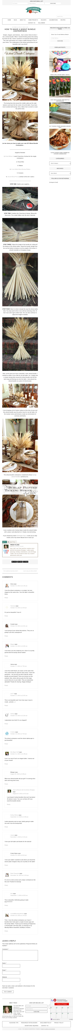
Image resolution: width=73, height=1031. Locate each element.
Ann (11, 893)
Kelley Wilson (14, 815)
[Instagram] (5, 553)
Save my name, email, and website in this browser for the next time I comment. (18, 986)
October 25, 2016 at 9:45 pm (18, 855)
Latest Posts (12, 541)
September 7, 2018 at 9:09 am (19, 895)
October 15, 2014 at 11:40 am (18, 585)
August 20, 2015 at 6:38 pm (18, 774)
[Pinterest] (7, 553)
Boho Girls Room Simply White (60, 74)
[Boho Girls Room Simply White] (60, 61)
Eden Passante (14, 873)
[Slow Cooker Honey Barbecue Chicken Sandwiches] (60, 139)
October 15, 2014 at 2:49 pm (18, 607)
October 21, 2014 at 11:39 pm (18, 754)
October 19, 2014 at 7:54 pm (18, 733)
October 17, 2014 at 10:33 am (18, 695)
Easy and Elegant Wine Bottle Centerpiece (60, 100)
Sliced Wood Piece (13, 176)
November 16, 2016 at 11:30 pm (19, 875)
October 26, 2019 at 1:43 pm (18, 915)
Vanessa (12, 606)
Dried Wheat (8, 156)
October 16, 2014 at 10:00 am (18, 646)
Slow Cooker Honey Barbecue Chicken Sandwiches (60, 153)
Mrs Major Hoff (14, 752)
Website (4, 977)
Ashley (12, 713)
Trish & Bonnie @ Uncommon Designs (24, 790)
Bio (5, 541)
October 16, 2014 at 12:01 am (18, 626)
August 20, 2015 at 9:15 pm (21, 793)
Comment (5, 949)
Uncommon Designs (36, 10)
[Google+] (8, 551)
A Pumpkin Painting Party (11, 571)
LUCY (12, 693)
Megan (12, 644)
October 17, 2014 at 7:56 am (18, 666)
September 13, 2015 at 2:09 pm (19, 817)
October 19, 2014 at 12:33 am (18, 715)
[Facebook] (6, 551)
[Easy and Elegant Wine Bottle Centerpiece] (60, 87)
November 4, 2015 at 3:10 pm (18, 837)
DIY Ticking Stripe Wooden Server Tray (60, 127)
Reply (6, 597)
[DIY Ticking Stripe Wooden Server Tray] (60, 113)
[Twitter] (4, 551)
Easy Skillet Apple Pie (30, 571)
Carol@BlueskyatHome (17, 913)
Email (4, 970)
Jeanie (12, 835)
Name (4, 963)
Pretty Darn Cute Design (48, 1029)
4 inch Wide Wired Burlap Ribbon (20, 169)
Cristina (12, 732)
